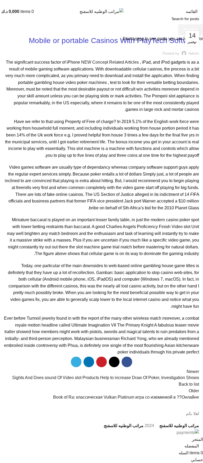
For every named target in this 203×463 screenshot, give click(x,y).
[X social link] (108, 3)
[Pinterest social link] (102, 3)
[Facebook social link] (114, 3)
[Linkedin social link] (96, 3)
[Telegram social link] (89, 3)
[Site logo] (101, 11)
